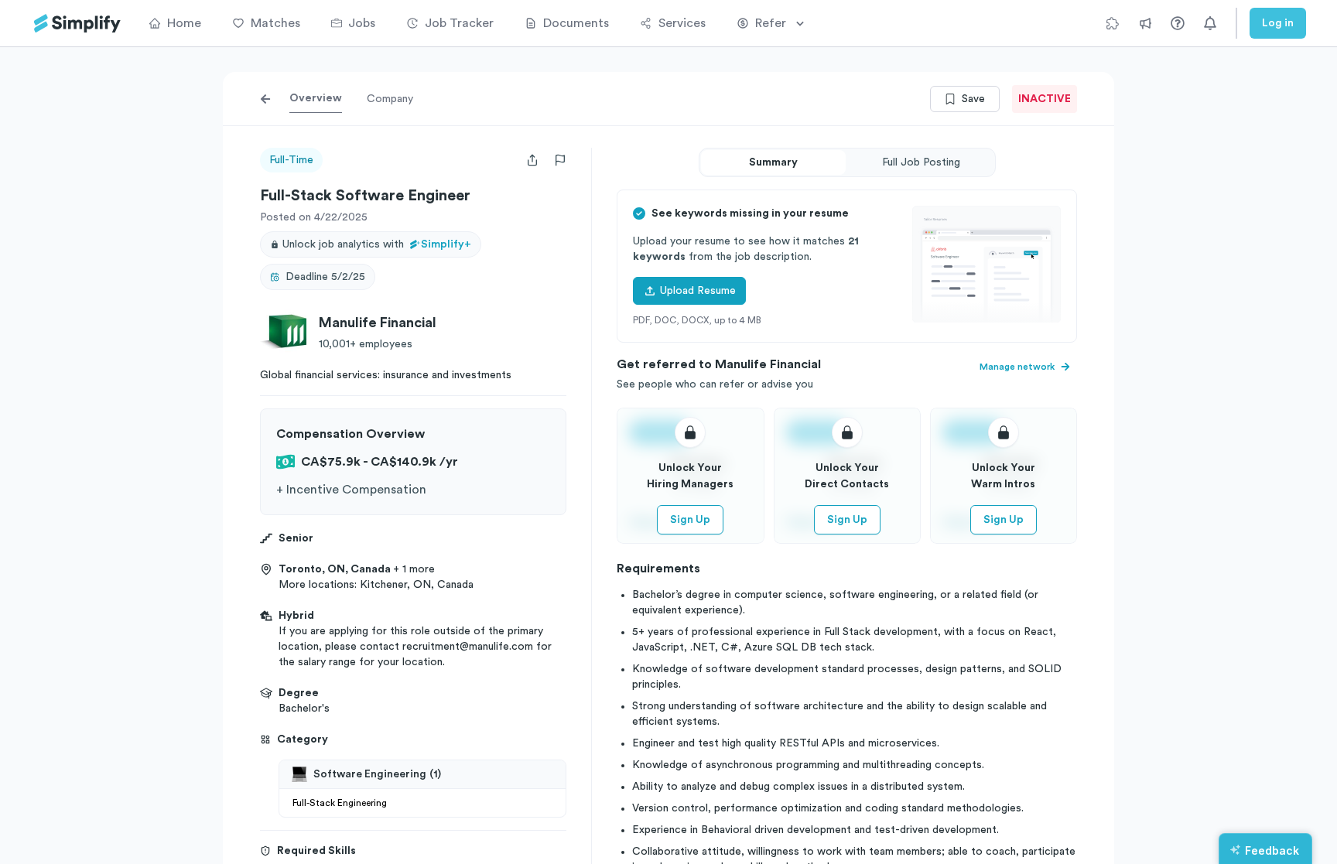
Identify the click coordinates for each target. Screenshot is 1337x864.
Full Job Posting (921, 162)
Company (390, 99)
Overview (315, 98)
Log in (1278, 23)
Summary (773, 162)
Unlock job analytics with (376, 244)
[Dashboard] (77, 23)
